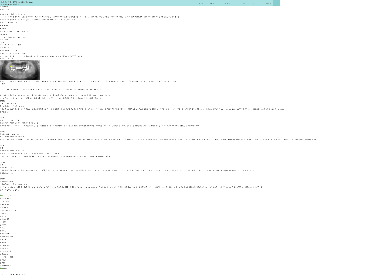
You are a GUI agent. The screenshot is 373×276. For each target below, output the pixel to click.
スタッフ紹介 (5, 201)
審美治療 (3, 260)
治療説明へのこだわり (8, 210)
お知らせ (3, 231)
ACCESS (255, 3)
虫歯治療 (3, 242)
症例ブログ (4, 225)
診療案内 (3, 239)
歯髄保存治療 (5, 248)
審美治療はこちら (6, 173)
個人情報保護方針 (6, 236)
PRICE (242, 3)
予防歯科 (3, 263)
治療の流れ (4, 207)
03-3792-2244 (359, 4)
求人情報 (3, 222)
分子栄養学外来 (5, 266)
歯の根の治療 (5, 245)
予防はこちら (5, 112)
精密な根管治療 (5, 251)
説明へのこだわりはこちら (9, 190)
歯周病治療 (4, 254)
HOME (200, 3)
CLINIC (213, 3)
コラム (2, 228)
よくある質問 (5, 219)
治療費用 (3, 213)
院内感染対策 (5, 204)
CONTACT (269, 3)
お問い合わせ (5, 233)
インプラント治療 (6, 257)
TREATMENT (228, 3)
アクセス (3, 216)
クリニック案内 (5, 198)
